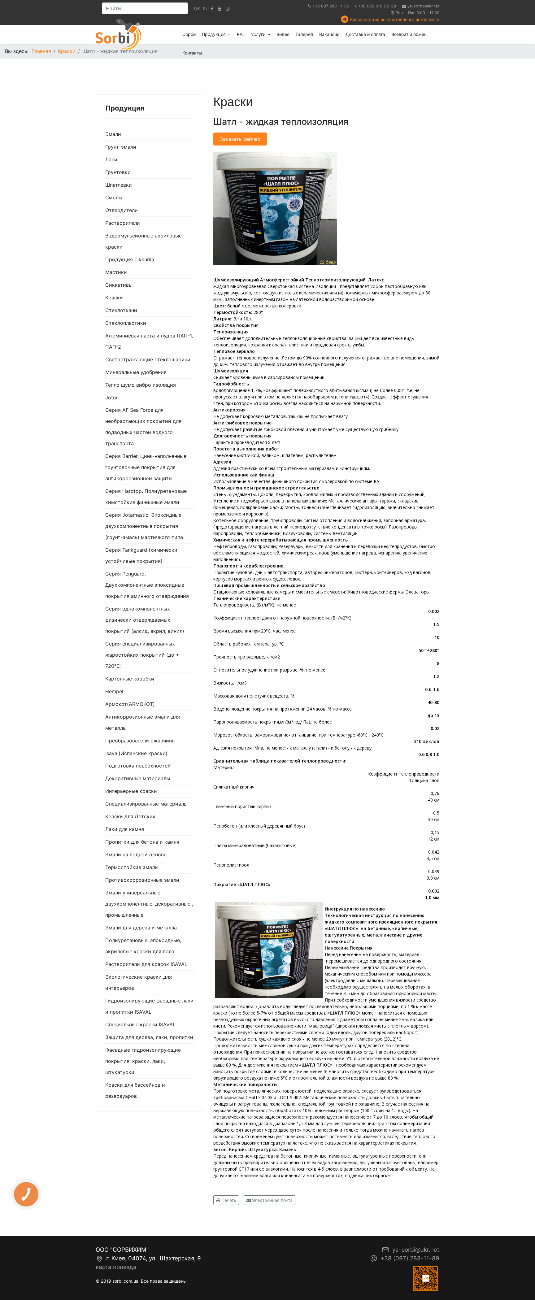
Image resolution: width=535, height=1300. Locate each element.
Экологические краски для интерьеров (138, 982)
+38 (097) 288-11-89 (410, 1258)
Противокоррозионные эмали (142, 880)
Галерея (304, 34)
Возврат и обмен (409, 34)
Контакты (192, 52)
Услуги (258, 34)
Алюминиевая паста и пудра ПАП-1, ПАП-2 (149, 341)
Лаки (111, 159)
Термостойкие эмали (131, 867)
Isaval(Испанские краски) (136, 753)
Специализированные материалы (146, 804)
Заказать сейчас (240, 139)
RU (206, 8)
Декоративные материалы (137, 778)
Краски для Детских (130, 816)
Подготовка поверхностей (138, 766)
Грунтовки (118, 172)
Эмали (113, 134)
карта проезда (116, 1267)
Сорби (189, 34)
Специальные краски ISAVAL (140, 1024)
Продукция (214, 34)
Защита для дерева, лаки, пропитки (149, 1037)
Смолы (113, 197)
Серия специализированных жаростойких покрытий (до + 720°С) (142, 655)
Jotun (112, 397)
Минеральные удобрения (136, 372)
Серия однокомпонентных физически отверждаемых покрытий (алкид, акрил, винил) (144, 620)
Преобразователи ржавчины (140, 740)
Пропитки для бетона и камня (142, 842)
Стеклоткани (121, 310)
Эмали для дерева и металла (141, 927)
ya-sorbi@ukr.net (423, 6)
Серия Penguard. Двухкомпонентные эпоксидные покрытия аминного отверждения (147, 585)
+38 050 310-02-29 (377, 6)
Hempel (114, 691)
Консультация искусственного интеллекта (394, 19)
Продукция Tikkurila (129, 259)
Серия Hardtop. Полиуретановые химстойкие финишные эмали (146, 496)
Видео (282, 34)
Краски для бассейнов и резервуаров (135, 1090)
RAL (241, 34)
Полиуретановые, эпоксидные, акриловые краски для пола (143, 945)
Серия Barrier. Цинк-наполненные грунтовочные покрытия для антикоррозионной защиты (145, 467)
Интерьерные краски (131, 791)
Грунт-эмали (120, 147)
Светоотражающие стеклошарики (147, 359)
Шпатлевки (118, 185)
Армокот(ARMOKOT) (130, 704)
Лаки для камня (124, 829)
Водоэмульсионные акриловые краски (143, 241)
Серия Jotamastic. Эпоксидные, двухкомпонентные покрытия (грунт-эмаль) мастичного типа (144, 526)
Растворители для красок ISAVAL (146, 964)
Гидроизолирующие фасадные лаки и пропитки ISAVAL (149, 1006)
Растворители (122, 223)
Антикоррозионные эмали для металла (142, 722)
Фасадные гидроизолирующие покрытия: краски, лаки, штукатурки (143, 1061)
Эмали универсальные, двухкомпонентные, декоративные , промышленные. (149, 903)
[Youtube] (219, 8)
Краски (114, 297)
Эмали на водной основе (136, 854)
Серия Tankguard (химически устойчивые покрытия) (141, 555)
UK (197, 8)
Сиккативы (119, 285)
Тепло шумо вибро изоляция (140, 385)
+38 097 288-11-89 (330, 6)
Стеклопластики (125, 323)
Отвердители (121, 210)
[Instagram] (227, 8)
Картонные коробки (129, 679)
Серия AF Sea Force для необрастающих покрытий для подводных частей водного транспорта (143, 426)
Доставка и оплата (365, 34)
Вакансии (329, 34)
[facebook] (212, 8)
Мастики (116, 272)
